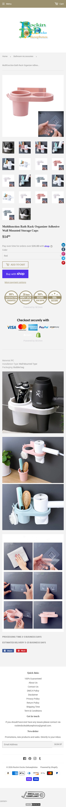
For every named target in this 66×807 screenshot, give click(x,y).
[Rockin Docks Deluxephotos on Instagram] (35, 759)
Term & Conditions (33, 711)
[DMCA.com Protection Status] (33, 805)
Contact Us (33, 686)
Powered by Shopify (49, 767)
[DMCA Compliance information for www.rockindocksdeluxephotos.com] (33, 797)
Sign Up (58, 744)
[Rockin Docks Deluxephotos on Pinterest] (29, 759)
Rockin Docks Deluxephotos (25, 767)
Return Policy (33, 703)
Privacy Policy (33, 698)
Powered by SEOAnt (33, 307)
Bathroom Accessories (23, 56)
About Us (33, 682)
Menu (9, 4)
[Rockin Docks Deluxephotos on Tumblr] (40, 759)
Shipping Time (33, 707)
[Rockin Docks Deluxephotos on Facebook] (24, 759)
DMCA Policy (33, 690)
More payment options (15, 282)
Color (4, 250)
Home (5, 56)
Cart (61, 4)
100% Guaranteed (33, 678)
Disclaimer (33, 694)
